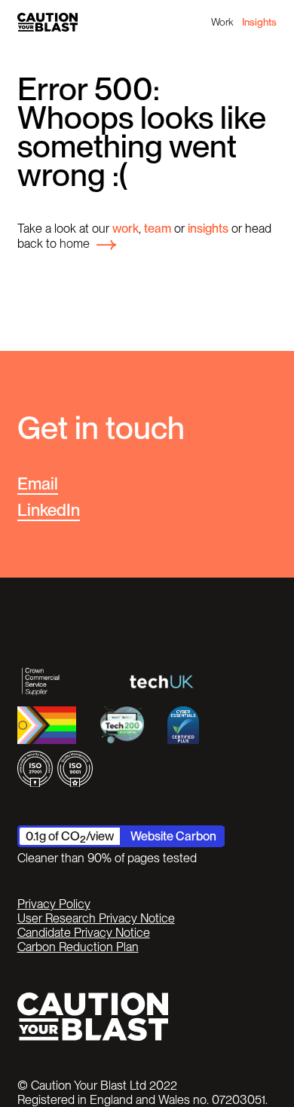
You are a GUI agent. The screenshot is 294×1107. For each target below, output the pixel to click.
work (125, 228)
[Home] (47, 22)
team (157, 228)
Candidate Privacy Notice (83, 933)
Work (222, 22)
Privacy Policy (53, 904)
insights (208, 228)
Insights (259, 22)
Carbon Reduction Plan (78, 947)
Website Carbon (173, 835)
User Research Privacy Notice (96, 918)
